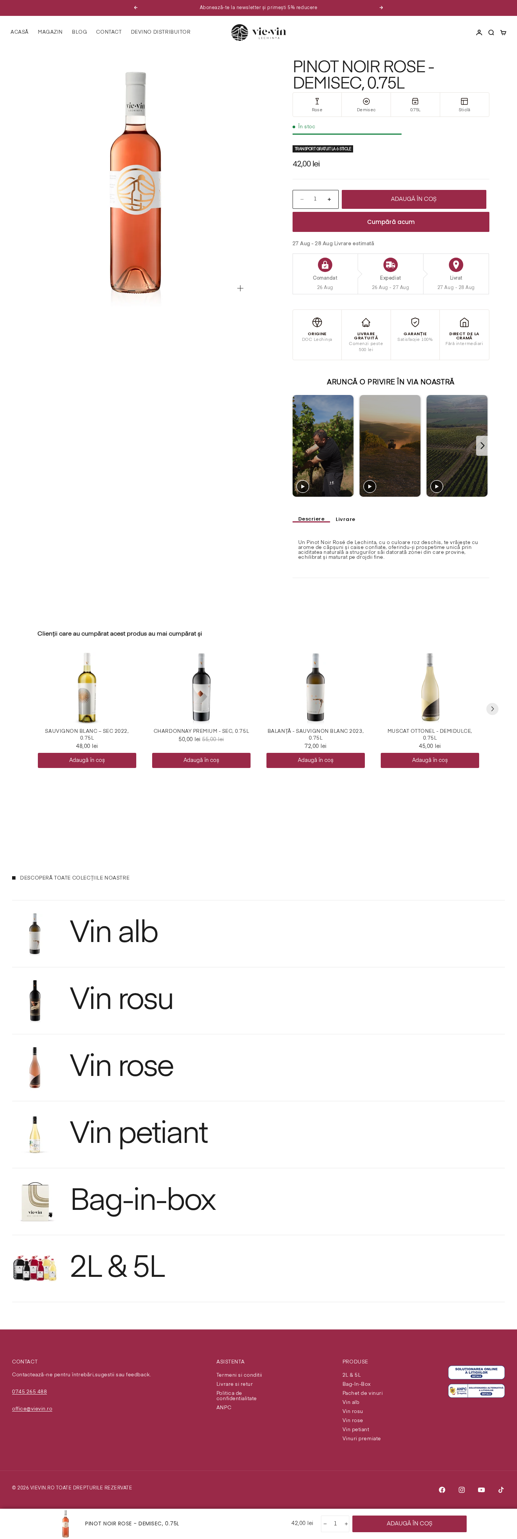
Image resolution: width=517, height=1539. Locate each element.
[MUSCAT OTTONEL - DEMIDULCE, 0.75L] (430, 687)
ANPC (223, 1407)
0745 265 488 (29, 1392)
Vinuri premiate (362, 1438)
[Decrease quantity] (324, 1524)
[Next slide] (482, 446)
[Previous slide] (299, 446)
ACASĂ (20, 32)
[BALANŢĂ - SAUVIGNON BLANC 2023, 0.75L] (315, 687)
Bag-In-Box (357, 1384)
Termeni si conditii (239, 1375)
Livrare (345, 519)
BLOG (79, 32)
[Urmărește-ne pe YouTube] (481, 1490)
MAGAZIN (50, 32)
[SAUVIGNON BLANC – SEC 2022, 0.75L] (87, 687)
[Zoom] (240, 288)
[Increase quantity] (346, 1524)
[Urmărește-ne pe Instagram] (462, 1490)
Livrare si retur (234, 1384)
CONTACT (108, 32)
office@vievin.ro (32, 1409)
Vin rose (353, 1420)
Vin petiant (356, 1429)
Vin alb (351, 1402)
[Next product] (492, 709)
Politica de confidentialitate (236, 1396)
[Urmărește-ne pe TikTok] (501, 1490)
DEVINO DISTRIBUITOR (161, 32)
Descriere (311, 519)
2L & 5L (352, 1375)
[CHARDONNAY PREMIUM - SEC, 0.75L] (201, 687)
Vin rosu (353, 1411)
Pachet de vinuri (363, 1393)
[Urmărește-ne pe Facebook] (442, 1490)
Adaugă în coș (87, 760)
